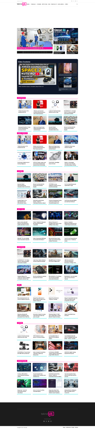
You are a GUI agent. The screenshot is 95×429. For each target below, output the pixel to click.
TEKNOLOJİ (33, 4)
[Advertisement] (47, 17)
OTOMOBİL (39, 4)
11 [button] (46, 52)
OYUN (49, 4)
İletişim (72, 427)
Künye (64, 427)
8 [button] (39, 52)
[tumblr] (51, 421)
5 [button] (32, 52)
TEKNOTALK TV (54, 4)
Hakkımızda (68, 427)
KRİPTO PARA (44, 4)
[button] (18, 39)
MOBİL (28, 4)
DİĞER (66, 4)
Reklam (76, 427)
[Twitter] (46, 421)
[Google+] (49, 421)
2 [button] (25, 52)
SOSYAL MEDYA (61, 4)
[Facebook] (44, 421)
